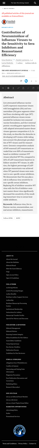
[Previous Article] (31, 81)
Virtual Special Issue (12, 344)
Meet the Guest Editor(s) (14, 269)
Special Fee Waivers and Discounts (17, 318)
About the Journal (12, 259)
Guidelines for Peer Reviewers (15, 353)
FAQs (7, 272)
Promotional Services (13, 416)
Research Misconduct (13, 387)
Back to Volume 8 (9, 8)
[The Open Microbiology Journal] (19, 430)
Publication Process (12, 350)
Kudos (8, 413)
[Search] (35, 3)
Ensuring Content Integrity (14, 334)
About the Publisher (12, 262)
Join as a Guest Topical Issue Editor (17, 403)
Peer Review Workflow (13, 347)
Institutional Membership (14, 309)
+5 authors (19, 63)
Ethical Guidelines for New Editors (17, 338)
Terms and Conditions (10, 444)
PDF (19, 218)
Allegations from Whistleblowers (16, 363)
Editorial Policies (11, 331)
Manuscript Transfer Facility (15, 315)
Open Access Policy (12, 275)
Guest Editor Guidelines (13, 341)
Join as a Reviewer (12, 400)
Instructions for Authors (14, 312)
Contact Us (32, 444)
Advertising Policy (12, 410)
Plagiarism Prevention (13, 375)
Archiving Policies (12, 288)
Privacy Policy (22, 444)
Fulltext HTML (8, 218)
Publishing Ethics (11, 384)
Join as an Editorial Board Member (17, 397)
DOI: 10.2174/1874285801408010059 (13, 76)
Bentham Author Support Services (17, 297)
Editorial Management (13, 328)
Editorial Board (11, 265)
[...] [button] (31, 60)
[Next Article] (36, 81)
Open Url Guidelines (12, 278)
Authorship (9, 300)
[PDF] (26, 81)
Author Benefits (11, 294)
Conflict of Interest (12, 366)
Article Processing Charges (14, 291)
